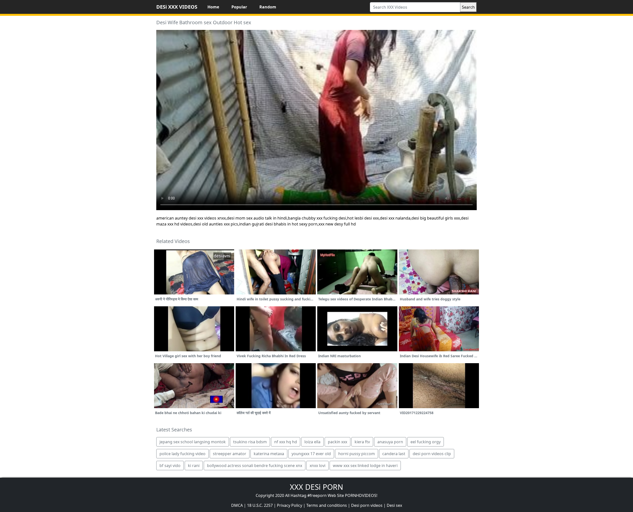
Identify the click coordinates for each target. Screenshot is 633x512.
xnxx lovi (317, 465)
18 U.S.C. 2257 (260, 505)
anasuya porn (390, 442)
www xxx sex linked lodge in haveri (365, 465)
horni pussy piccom (356, 453)
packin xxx (337, 442)
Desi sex (394, 505)
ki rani (194, 465)
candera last (393, 453)
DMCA (237, 505)
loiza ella (312, 442)
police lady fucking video (182, 453)
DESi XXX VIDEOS (176, 6)
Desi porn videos (367, 505)
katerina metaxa (269, 453)
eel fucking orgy (425, 442)
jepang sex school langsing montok (192, 442)
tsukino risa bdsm (250, 442)
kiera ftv (362, 442)
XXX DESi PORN (316, 487)
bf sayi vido (170, 465)
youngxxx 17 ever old (311, 453)
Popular (239, 7)
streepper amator (229, 453)
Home (213, 7)
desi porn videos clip (432, 453)
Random (267, 7)
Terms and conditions (326, 505)
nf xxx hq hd (285, 442)
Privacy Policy (289, 505)
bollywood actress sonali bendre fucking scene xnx (254, 465)
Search (468, 7)
